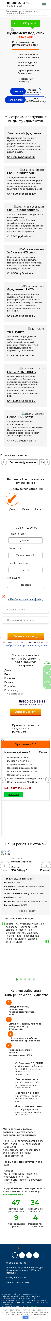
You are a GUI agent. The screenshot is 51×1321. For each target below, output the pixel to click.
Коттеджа (9, 678)
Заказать (13, 794)
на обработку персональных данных (25, 645)
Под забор (10, 686)
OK (25, 1317)
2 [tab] (21, 979)
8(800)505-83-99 (18, 3)
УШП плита (15, 332)
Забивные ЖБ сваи (21, 252)
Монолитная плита (21, 371)
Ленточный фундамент (25, 133)
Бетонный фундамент (22, 462)
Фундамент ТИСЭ (20, 289)
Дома (7, 670)
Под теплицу (11, 690)
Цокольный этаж (20, 417)
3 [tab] (25, 979)
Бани (7, 674)
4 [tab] (29, 979)
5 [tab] (34, 979)
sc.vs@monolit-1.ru (16, 1277)
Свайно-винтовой (20, 173)
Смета (43, 752)
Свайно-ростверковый (24, 210)
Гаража (8, 682)
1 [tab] (17, 979)
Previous (48, 851)
